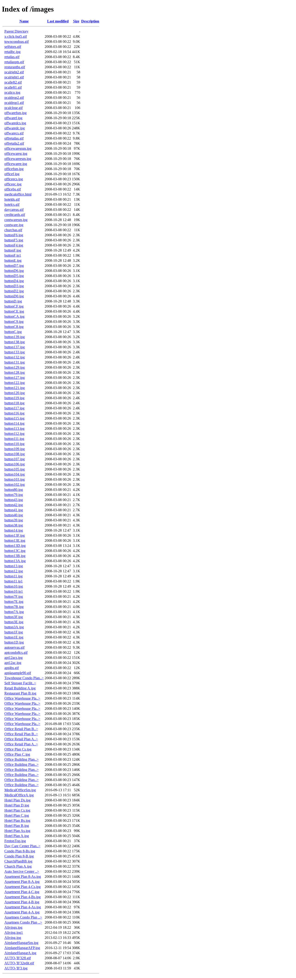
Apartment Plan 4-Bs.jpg (22, 897)
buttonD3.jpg (14, 286)
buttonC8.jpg (14, 327)
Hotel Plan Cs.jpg (17, 810)
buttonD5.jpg (14, 276)
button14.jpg (13, 530)
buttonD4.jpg (14, 281)
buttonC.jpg (13, 332)
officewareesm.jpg (17, 159)
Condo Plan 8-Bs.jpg (19, 851)
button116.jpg (14, 413)
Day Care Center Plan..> (22, 846)
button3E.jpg (13, 622)
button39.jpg (13, 520)
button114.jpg (14, 423)
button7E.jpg (13, 602)
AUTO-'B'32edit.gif (19, 963)
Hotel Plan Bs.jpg (17, 820)
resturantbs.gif (14, 67)
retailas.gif (11, 57)
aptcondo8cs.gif (16, 652)
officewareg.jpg (15, 154)
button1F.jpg (13, 632)
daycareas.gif (14, 210)
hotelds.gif (12, 199)
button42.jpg (13, 505)
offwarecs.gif (14, 133)
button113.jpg (14, 428)
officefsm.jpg (14, 169)
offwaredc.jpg (14, 128)
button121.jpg (14, 388)
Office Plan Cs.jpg (17, 749)
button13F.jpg (14, 535)
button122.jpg (14, 383)
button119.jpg (14, 398)
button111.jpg (14, 439)
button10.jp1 (13, 591)
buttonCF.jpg (14, 306)
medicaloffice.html (17, 194)
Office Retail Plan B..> (21, 729)
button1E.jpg (13, 637)
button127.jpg (14, 378)
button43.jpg (13, 500)
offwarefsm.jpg (15, 113)
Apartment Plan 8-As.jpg (22, 876)
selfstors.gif (12, 47)
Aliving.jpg (12, 938)
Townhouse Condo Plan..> (24, 678)
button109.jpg (14, 449)
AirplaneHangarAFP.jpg (22, 948)
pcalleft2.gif (13, 82)
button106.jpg (14, 464)
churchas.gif (13, 230)
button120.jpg (14, 393)
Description (90, 21)
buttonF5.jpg (13, 240)
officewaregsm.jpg (17, 148)
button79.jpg (13, 495)
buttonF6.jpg (13, 235)
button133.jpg (14, 352)
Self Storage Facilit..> (20, 683)
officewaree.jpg (15, 164)
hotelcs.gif (11, 204)
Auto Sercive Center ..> (21, 871)
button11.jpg (13, 576)
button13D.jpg (15, 546)
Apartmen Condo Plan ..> (23, 917)
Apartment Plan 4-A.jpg (22, 912)
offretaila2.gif (14, 143)
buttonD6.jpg (14, 271)
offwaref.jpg (13, 118)
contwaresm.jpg (16, 220)
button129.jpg (14, 367)
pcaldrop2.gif (14, 98)
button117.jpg (14, 408)
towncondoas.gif (16, 42)
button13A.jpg (15, 561)
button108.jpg (14, 454)
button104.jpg (14, 474)
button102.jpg (14, 484)
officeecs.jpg (13, 179)
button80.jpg (13, 490)
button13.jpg (13, 566)
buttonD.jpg (13, 301)
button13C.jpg (14, 551)
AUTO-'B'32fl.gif (17, 958)
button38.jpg (13, 525)
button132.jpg (14, 357)
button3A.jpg (14, 627)
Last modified (58, 21)
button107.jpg (14, 459)
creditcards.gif (14, 215)
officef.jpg (11, 174)
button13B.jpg (14, 556)
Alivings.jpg (13, 927)
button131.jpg (14, 362)
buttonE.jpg (13, 260)
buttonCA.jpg (14, 316)
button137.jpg (14, 347)
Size (76, 21)
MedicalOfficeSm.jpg (20, 790)
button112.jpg (14, 434)
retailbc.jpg (12, 52)
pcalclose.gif (13, 108)
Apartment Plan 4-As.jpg (22, 907)
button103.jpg (14, 479)
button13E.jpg (14, 540)
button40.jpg (13, 515)
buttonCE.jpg (14, 311)
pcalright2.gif (14, 72)
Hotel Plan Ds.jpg (17, 800)
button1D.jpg (14, 642)
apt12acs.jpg (13, 658)
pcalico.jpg (12, 92)
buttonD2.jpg (14, 291)
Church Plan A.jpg (18, 866)
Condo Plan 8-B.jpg (19, 856)
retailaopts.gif (14, 62)
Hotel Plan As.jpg (17, 831)
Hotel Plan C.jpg (16, 815)
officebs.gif (12, 189)
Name (24, 21)
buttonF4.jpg (13, 245)
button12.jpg (13, 571)
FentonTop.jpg (15, 841)
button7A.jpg (14, 612)
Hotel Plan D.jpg (16, 805)
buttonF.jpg (12, 250)
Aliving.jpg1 (13, 932)
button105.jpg (14, 469)
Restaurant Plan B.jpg (20, 693)
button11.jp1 (13, 581)
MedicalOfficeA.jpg (19, 795)
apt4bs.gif (11, 668)
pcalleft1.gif (13, 87)
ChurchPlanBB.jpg (18, 861)
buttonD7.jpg (14, 266)
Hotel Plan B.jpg (16, 826)
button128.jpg (14, 372)
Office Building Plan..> (21, 759)
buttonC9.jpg (14, 322)
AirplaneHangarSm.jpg (21, 943)
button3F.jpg (13, 617)
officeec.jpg (13, 184)
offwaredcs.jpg (15, 123)
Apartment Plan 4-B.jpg (21, 902)
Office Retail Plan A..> (21, 739)
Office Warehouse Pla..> (22, 698)
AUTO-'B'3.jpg (16, 968)
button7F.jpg (13, 596)
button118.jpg (14, 403)
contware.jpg (13, 225)
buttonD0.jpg (14, 296)
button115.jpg (14, 418)
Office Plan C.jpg (17, 754)
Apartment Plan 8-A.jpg (22, 882)
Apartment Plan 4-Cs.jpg (22, 887)
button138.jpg (14, 342)
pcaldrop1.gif (14, 103)
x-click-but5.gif (15, 36)
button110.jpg (14, 444)
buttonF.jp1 (12, 255)
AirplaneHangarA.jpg (20, 953)
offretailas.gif (14, 138)
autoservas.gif (14, 647)
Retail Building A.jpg (20, 688)
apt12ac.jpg (12, 663)
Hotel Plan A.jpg (16, 836)
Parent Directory (16, 31)
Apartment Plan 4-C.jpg (21, 892)
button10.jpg (13, 586)
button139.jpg (14, 337)
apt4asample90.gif (17, 673)
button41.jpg (13, 510)
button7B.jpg (14, 607)
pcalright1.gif (14, 77)
